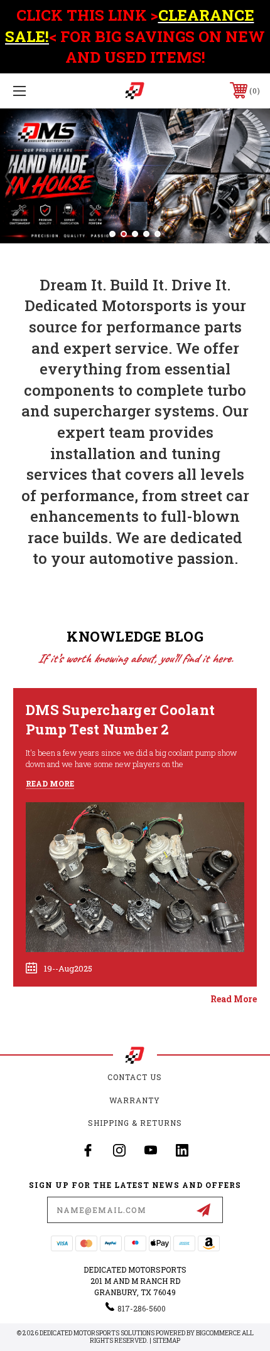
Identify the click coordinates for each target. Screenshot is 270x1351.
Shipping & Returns (135, 1123)
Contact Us (134, 1077)
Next (260, 175)
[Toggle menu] (37, 90)
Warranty (134, 1100)
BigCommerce (218, 1333)
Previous (9, 175)
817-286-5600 (141, 1308)
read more (233, 999)
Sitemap (166, 1341)
